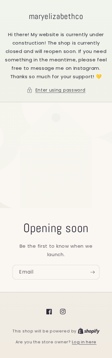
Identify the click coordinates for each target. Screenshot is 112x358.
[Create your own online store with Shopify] (89, 331)
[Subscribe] (92, 272)
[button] (56, 90)
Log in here (84, 342)
